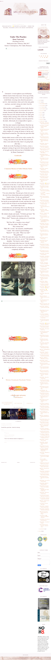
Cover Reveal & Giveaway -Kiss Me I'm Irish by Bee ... (45, 355)
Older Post (32, 462)
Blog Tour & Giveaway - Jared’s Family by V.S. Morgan (44, 512)
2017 (40, 102)
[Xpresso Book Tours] (44, 615)
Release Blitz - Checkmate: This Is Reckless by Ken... (44, 123)
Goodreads (17, 155)
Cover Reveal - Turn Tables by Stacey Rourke (44, 269)
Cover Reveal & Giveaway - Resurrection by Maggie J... (44, 456)
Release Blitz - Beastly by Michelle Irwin (44, 169)
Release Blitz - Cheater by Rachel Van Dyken (44, 144)
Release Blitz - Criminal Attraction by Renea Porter (44, 443)
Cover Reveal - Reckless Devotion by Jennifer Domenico (44, 260)
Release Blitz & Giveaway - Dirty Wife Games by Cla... (44, 159)
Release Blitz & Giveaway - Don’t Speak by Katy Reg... (45, 275)
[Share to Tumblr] (19, 403)
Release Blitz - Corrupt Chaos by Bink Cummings (45, 361)
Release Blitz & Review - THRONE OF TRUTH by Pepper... (45, 155)
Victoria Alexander (6, 423)
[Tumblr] (42, 57)
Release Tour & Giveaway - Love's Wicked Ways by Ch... (44, 197)
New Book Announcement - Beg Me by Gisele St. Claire (44, 130)
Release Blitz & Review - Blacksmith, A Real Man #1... (44, 477)
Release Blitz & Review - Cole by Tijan (44, 238)
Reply (2, 429)
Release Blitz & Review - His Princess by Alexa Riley (45, 420)
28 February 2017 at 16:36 (6, 425)
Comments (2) (29, 403)
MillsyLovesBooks (45, 72)
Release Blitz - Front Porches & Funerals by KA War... (45, 472)
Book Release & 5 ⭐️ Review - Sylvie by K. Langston (44, 290)
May (41, 115)
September (43, 108)
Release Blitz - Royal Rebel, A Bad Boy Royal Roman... (45, 509)
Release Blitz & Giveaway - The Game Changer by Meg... (44, 387)
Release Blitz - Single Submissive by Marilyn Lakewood (44, 210)
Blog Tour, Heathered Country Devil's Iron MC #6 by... (44, 217)
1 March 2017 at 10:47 (8, 436)
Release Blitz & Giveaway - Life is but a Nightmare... (44, 147)
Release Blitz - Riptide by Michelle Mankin (44, 484)
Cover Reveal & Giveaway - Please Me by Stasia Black (44, 380)
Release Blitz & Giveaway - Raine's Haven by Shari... (44, 422)
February (42, 121)
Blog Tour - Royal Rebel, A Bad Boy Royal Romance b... (44, 416)
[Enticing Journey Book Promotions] (44, 603)
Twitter (28, 380)
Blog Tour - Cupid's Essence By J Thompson (44, 501)
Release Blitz (9, 403)
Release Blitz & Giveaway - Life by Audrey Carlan (44, 162)
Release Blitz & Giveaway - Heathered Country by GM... (44, 272)
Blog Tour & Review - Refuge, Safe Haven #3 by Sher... (44, 297)
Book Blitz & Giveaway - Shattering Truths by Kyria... (44, 278)
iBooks (25, 168)
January (42, 529)
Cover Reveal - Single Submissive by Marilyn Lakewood (44, 516)
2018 (40, 100)
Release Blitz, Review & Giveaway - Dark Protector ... (44, 241)
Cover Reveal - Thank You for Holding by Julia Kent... (45, 434)
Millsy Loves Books (9, 435)
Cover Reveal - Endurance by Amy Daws (44, 317)
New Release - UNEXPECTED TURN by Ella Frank (44, 489)
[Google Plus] (47, 56)
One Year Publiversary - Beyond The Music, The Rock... (44, 412)
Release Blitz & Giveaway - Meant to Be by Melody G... (44, 336)
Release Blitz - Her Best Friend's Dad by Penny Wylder (44, 134)
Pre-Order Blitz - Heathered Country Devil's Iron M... (44, 498)
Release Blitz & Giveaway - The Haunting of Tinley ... (44, 347)
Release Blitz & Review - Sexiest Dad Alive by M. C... (44, 231)
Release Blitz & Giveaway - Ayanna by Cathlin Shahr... (45, 407)
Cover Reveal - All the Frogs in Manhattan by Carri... (44, 437)
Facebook (22, 380)
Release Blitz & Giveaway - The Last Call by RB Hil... (44, 201)
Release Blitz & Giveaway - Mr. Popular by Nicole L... (44, 251)
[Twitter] (41, 56)
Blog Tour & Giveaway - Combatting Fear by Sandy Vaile (45, 364)
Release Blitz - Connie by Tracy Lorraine (44, 440)
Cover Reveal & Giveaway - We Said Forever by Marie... (44, 396)
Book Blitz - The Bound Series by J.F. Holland (44, 263)
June (41, 114)
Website (8, 380)
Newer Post (4, 462)
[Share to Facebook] (16, 403)
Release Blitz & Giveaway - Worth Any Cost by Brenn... (44, 165)
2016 (40, 531)
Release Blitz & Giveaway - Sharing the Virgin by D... (44, 394)
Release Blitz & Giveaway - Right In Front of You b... (44, 446)
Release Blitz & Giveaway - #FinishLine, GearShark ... (45, 245)
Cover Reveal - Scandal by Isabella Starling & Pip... (44, 284)
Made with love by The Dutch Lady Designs (31, 658)
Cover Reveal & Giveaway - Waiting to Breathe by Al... (45, 432)
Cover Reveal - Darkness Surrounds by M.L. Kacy (44, 314)
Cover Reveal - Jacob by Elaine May (44, 504)
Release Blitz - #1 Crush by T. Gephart (45, 522)
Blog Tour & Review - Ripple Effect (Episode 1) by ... (45, 149)
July (41, 112)
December (42, 103)
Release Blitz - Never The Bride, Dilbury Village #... (44, 224)
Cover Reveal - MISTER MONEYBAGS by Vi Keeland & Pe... (44, 449)
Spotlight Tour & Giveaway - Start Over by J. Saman (45, 463)
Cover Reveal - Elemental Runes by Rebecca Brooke (45, 429)
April (41, 117)
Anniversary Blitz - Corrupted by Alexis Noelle (44, 460)
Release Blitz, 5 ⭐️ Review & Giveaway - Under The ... (45, 184)
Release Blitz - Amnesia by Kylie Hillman (44, 152)
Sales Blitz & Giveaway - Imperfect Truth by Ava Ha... (44, 383)
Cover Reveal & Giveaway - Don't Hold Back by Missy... (44, 332)
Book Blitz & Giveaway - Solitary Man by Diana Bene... (44, 340)
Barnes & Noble (17, 168)
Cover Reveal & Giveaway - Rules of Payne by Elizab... (45, 474)
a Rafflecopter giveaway (18, 395)
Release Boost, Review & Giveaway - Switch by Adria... (44, 374)
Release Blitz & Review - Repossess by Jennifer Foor (44, 235)
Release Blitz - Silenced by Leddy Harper (44, 378)
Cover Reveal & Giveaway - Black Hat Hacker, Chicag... (44, 301)
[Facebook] (39, 56)
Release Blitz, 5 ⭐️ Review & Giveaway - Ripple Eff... (45, 287)
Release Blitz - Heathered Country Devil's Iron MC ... (44, 307)
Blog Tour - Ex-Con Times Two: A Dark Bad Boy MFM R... (44, 425)
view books (47, 79)
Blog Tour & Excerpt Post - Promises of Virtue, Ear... (44, 371)
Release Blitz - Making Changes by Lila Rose (44, 282)
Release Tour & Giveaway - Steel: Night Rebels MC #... (44, 368)
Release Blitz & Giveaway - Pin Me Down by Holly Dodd (44, 187)
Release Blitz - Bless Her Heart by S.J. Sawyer (44, 174)
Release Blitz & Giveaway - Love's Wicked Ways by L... (44, 248)
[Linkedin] (44, 57)
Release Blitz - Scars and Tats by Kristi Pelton (45, 481)
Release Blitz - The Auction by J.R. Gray (44, 329)
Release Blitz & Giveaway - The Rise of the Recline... (44, 409)
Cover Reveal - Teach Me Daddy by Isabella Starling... (44, 126)
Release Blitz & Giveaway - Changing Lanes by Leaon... (44, 400)
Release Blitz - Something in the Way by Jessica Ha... (44, 257)
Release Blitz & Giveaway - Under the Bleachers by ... (44, 137)
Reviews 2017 (7, 404)
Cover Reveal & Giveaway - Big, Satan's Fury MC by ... (45, 496)
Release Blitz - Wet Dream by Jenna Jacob (44, 493)
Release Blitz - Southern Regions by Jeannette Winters (44, 227)
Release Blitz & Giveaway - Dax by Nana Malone (44, 177)
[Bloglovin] (40, 57)
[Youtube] (46, 57)
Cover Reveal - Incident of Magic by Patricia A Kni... (44, 404)
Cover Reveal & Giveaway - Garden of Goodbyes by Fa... (44, 320)
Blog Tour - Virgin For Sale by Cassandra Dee (44, 214)
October (42, 107)
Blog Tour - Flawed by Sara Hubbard (44, 469)
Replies (7, 433)
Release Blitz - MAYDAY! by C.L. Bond (44, 453)
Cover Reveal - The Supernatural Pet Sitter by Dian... (44, 206)
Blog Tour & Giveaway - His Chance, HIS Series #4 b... (44, 304)
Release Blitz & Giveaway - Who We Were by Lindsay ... (44, 311)
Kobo (30, 168)
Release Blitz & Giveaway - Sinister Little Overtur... (44, 466)
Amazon (8, 168)
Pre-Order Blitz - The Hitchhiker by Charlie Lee (45, 391)
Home (18, 462)
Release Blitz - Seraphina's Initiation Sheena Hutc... (44, 507)
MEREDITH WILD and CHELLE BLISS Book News (44, 140)
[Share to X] (15, 403)
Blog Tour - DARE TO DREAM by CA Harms (44, 358)
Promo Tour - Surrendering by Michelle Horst (44, 266)
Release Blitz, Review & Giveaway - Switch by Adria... (44, 525)
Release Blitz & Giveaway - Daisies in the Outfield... (44, 486)
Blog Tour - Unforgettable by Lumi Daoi (45, 350)
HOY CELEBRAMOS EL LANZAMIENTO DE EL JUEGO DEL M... (44, 220)
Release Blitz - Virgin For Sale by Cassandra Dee (44, 353)
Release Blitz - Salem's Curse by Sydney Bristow (45, 203)
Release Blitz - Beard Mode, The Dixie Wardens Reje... (44, 344)
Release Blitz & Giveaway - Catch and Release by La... (45, 172)
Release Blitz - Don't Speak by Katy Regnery (44, 254)
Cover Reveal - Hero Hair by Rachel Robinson (45, 520)
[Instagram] (45, 56)
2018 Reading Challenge (44, 70)
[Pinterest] (43, 56)
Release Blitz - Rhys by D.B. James (44, 294)
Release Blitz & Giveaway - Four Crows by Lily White (45, 190)
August (42, 110)
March (42, 119)
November (42, 105)
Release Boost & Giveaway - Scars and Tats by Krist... (44, 326)
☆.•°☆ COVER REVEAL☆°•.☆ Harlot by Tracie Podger (45, 193)
